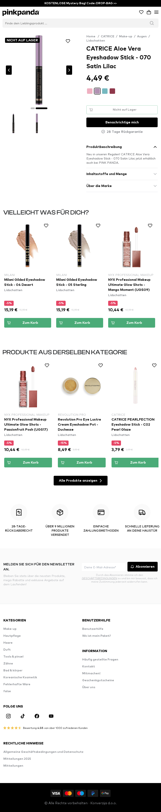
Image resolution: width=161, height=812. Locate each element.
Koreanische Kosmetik (20, 677)
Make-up (125, 36)
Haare (8, 642)
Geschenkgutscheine (98, 680)
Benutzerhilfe (92, 629)
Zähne (8, 663)
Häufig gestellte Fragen (100, 659)
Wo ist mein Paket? (96, 635)
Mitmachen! (91, 673)
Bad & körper (12, 670)
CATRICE (107, 36)
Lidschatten (95, 40)
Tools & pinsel (13, 656)
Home (92, 36)
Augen (142, 36)
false (7, 691)
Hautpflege (12, 635)
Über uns (88, 687)
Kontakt (88, 666)
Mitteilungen (13, 765)
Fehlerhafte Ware (16, 684)
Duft (7, 649)
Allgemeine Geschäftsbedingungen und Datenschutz (43, 752)
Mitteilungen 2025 (17, 758)
